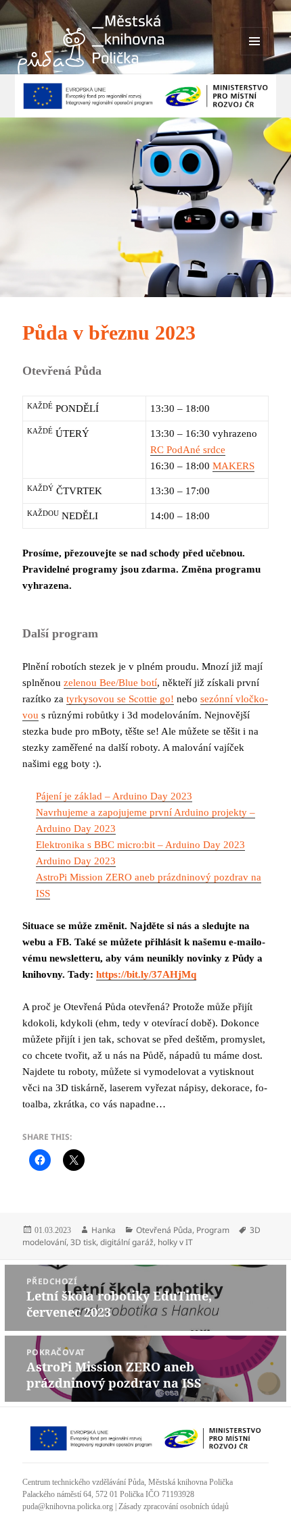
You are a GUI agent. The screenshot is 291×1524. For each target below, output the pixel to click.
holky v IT (175, 1242)
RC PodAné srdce (187, 449)
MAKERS (233, 466)
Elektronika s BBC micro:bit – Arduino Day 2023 (140, 844)
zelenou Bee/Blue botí (110, 682)
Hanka (103, 1230)
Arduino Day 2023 (76, 861)
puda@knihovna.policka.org (67, 1506)
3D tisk (83, 1242)
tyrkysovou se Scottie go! (120, 698)
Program (212, 1230)
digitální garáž (127, 1242)
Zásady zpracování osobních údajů (173, 1506)
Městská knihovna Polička (190, 1482)
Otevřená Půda (164, 1230)
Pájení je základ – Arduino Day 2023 (114, 796)
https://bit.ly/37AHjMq (146, 974)
